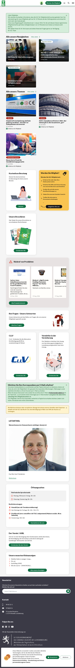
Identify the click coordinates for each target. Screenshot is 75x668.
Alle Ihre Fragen (16, 325)
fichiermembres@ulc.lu (56, 393)
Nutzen (20, 206)
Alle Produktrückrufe (18, 303)
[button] (68, 591)
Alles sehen (34, 37)
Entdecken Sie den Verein (19, 545)
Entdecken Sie (21, 250)
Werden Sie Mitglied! (53, 3)
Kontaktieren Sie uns (37, 523)
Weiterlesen (12, 478)
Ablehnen (65, 657)
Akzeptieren (53, 657)
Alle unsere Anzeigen (37, 570)
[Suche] (69, 3)
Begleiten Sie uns (54, 206)
